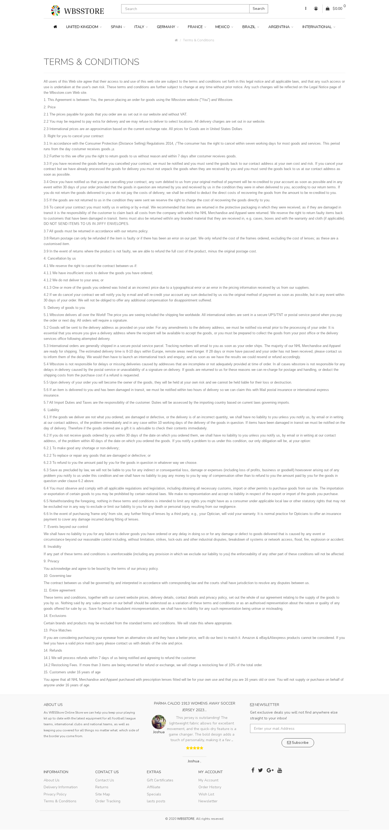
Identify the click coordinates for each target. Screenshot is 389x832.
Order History (209, 787)
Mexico (223, 26)
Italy (139, 26)
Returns (101, 787)
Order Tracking (107, 801)
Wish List (206, 794)
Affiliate (153, 787)
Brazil (249, 26)
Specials (154, 794)
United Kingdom (82, 26)
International (317, 26)
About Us (52, 780)
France (196, 26)
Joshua (194, 761)
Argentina (279, 26)
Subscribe (300, 742)
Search (259, 8)
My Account (208, 780)
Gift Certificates (160, 780)
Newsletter (208, 801)
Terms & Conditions (198, 40)
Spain (117, 26)
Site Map (102, 794)
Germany (166, 26)
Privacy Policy (55, 794)
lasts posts (156, 801)
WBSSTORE (186, 819)
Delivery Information (61, 787)
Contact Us (104, 780)
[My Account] (306, 8)
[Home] (55, 27)
